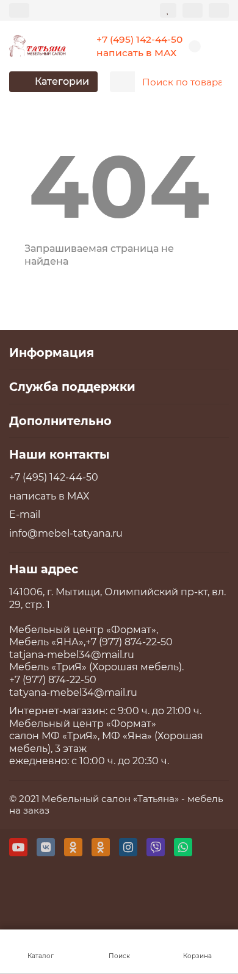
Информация (51, 352)
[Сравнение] (192, 10)
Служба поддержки (72, 386)
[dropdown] (19, 10)
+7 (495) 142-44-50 (139, 39)
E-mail (24, 514)
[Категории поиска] (122, 81)
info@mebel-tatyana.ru (66, 533)
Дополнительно (60, 421)
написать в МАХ (136, 53)
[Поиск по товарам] (216, 81)
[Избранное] (168, 10)
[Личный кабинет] (219, 10)
